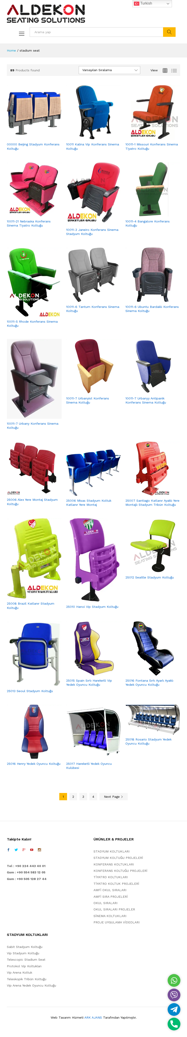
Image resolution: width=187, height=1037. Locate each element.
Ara (169, 32)
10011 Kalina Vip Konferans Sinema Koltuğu (92, 146)
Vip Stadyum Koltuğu (23, 953)
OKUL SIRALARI (105, 903)
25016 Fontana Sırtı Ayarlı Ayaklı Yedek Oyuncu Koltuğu (149, 682)
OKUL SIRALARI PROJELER (114, 909)
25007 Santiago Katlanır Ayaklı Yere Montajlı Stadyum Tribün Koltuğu (152, 502)
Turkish (145, 3)
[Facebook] (8, 849)
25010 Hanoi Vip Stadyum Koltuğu (92, 606)
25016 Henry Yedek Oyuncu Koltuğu (33, 763)
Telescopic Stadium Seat (26, 959)
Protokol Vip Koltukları (24, 966)
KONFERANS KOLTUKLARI (114, 864)
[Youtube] (32, 849)
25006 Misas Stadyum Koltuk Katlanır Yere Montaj (88, 502)
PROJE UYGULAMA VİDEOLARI (117, 922)
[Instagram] (39, 849)
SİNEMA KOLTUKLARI (110, 916)
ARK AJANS (93, 1017)
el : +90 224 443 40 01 (27, 866)
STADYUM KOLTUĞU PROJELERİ (118, 858)
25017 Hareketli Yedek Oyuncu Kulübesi (89, 766)
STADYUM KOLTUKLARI (112, 851)
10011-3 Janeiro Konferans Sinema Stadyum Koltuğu (92, 232)
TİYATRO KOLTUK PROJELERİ (116, 883)
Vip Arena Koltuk (19, 972)
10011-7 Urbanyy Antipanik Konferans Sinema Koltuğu (145, 400)
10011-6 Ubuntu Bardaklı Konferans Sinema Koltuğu (152, 309)
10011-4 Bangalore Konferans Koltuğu (147, 223)
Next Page (112, 796)
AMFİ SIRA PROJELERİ (111, 896)
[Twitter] (16, 849)
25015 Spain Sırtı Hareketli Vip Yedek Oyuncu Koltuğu (89, 682)
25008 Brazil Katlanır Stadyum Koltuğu (30, 605)
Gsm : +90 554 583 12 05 (26, 872)
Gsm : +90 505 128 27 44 (27, 879)
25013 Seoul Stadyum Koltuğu (30, 691)
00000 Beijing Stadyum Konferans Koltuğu (33, 146)
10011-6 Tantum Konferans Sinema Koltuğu (92, 309)
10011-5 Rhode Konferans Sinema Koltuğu (32, 323)
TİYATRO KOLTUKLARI (111, 877)
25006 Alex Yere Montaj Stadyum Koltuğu (32, 502)
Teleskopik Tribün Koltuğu (26, 979)
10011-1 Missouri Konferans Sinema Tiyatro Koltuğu (151, 146)
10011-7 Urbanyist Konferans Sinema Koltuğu (87, 400)
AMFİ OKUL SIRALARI (110, 890)
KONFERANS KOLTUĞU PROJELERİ (120, 870)
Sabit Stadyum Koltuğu (24, 947)
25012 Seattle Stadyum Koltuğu (149, 577)
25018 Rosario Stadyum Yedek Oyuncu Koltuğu (148, 741)
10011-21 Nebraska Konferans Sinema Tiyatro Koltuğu (29, 223)
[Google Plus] (24, 849)
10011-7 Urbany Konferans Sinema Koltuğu (32, 425)
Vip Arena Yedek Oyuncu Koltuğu (31, 985)
